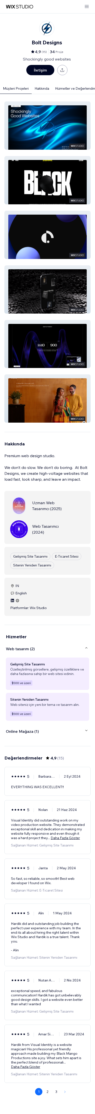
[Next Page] (65, 1091)
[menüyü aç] (87, 6)
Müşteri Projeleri (16, 88)
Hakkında (42, 88)
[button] (47, 125)
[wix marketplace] (19, 7)
